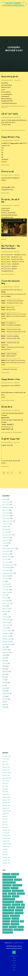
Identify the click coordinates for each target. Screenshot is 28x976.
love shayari (6, 918)
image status (6, 904)
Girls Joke (5, 559)
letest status (19, 913)
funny (2, 130)
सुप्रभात (4, 705)
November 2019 (6, 805)
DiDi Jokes (5, 532)
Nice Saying (23, 130)
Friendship (5, 543)
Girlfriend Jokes (6, 557)
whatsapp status (7, 932)
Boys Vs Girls (5, 516)
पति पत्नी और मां (6, 407)
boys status (14, 888)
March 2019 (5, 827)
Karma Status (5, 587)
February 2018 (6, 858)
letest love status (8, 913)
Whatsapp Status (6, 644)
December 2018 (6, 836)
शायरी (3, 696)
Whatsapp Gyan (6, 642)
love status (15, 918)
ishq (23, 904)
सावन (3, 702)
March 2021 (5, 764)
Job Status (5, 584)
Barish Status (6, 502)
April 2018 (5, 855)
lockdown (5, 916)
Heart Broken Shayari (8, 565)
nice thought (15, 921)
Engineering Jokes (7, 535)
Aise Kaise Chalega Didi (9, 877)
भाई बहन (4, 688)
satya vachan (14, 924)
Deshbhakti (5, 529)
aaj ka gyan (6, 874)
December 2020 (6, 773)
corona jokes (6, 891)
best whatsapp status (9, 882)
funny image (12, 893)
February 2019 (6, 830)
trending (20, 927)
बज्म (3, 685)
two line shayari (7, 929)
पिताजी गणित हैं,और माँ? (9, 76)
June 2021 (5, 762)
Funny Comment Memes (8, 549)
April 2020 (5, 792)
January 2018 (5, 860)
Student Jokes (6, 620)
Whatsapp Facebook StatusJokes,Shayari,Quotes (13, 4)
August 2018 (5, 847)
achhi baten (15, 874)
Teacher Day (5, 622)
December (5, 527)
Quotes (5, 107)
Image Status (5, 576)
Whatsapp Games (6, 639)
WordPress (20, 943)
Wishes (8, 165)
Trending (8, 274)
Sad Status (5, 617)
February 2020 (6, 797)
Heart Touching (9, 106)
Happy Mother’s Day (10, 137)
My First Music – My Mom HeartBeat (10, 247)
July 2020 (5, 784)
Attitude (4, 499)
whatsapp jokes (18, 929)
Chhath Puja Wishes (7, 521)
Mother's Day (20, 106)
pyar (22, 921)
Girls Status (5, 562)
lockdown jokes (15, 916)
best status (18, 879)
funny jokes (21, 893)
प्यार (3, 680)
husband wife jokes (8, 902)
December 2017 (6, 863)
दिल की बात (5, 672)
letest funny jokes (8, 910)
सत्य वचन (12, 274)
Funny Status (6, 896)
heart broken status (8, 899)
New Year (4, 598)
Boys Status (5, 513)
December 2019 (6, 803)
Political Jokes (6, 603)
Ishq (3, 581)
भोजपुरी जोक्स (5, 694)
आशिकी (4, 655)
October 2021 (5, 759)
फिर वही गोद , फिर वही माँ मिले (10, 200)
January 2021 (5, 770)
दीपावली (4, 675)
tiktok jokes (13, 927)
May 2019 (4, 822)
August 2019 (5, 814)
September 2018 (6, 844)
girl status (15, 896)
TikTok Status (9, 400)
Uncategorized (6, 633)
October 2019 (5, 808)
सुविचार (4, 707)
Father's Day (3, 106)
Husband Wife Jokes (7, 573)
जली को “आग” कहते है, (9, 114)
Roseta (13, 943)
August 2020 (5, 781)
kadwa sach (11, 907)
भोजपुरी (4, 691)
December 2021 (6, 756)
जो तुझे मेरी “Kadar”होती (10, 439)
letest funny (20, 907)
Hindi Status (15, 106)
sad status (6, 924)
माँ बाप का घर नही (7, 171)
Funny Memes (6, 554)
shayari (5, 927)
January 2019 (5, 833)
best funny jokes (7, 879)
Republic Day (5, 609)
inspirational (5, 579)
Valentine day (5, 636)
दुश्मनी (3, 677)
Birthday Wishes (6, 508)
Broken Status (6, 518)
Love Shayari (5, 590)
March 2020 (5, 795)
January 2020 (6, 800)
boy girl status (17, 885)
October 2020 (6, 775)
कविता (3, 661)
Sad (3, 614)
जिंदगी (3, 666)
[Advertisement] (14, 21)
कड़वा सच (19, 432)
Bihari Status (5, 505)
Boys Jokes (5, 510)
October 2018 (5, 841)
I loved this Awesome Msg (10, 282)
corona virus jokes (18, 891)
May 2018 (4, 852)
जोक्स (3, 669)
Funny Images (6, 551)
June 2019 (5, 819)
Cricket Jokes (6, 524)
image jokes (19, 902)
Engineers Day (6, 538)
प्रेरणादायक (4, 683)
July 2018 (4, 849)
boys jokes (6, 888)
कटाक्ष (3, 658)
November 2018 (6, 838)
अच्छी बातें (4, 650)
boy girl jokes (7, 885)
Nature (4, 595)
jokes (4, 907)
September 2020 (6, 778)
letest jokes (19, 910)
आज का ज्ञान (5, 653)
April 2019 (4, 825)
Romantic (4, 612)
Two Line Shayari (6, 631)
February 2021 (6, 767)
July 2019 (4, 816)
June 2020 (5, 786)
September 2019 (6, 811)
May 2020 (5, 789)
